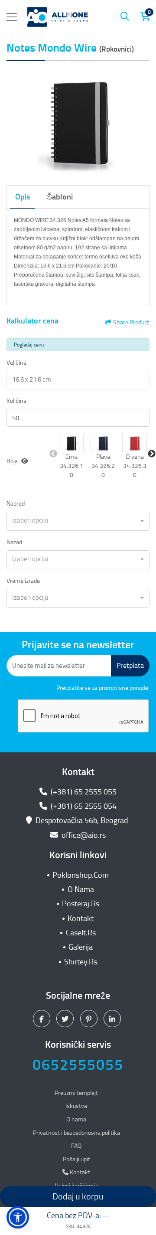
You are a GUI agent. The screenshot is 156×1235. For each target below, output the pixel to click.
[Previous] (15, 121)
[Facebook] (42, 1018)
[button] (71, 443)
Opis (22, 197)
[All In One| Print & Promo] (57, 16)
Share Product (131, 322)
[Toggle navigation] (11, 17)
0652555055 (78, 1065)
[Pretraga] (125, 17)
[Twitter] (66, 1018)
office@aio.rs (83, 835)
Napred (15, 503)
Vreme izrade (23, 581)
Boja (12, 461)
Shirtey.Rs (80, 962)
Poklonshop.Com (80, 875)
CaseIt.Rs (81, 933)
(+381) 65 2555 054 (83, 806)
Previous (53, 454)
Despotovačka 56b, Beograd (82, 820)
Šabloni (60, 197)
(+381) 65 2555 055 (83, 792)
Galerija (80, 947)
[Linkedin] (113, 1018)
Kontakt (81, 918)
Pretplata (130, 665)
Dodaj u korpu (78, 1196)
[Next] (141, 121)
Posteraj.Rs (80, 903)
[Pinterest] (90, 1018)
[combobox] (78, 521)
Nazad (14, 542)
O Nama (81, 889)
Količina (16, 401)
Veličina (16, 362)
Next (151, 454)
